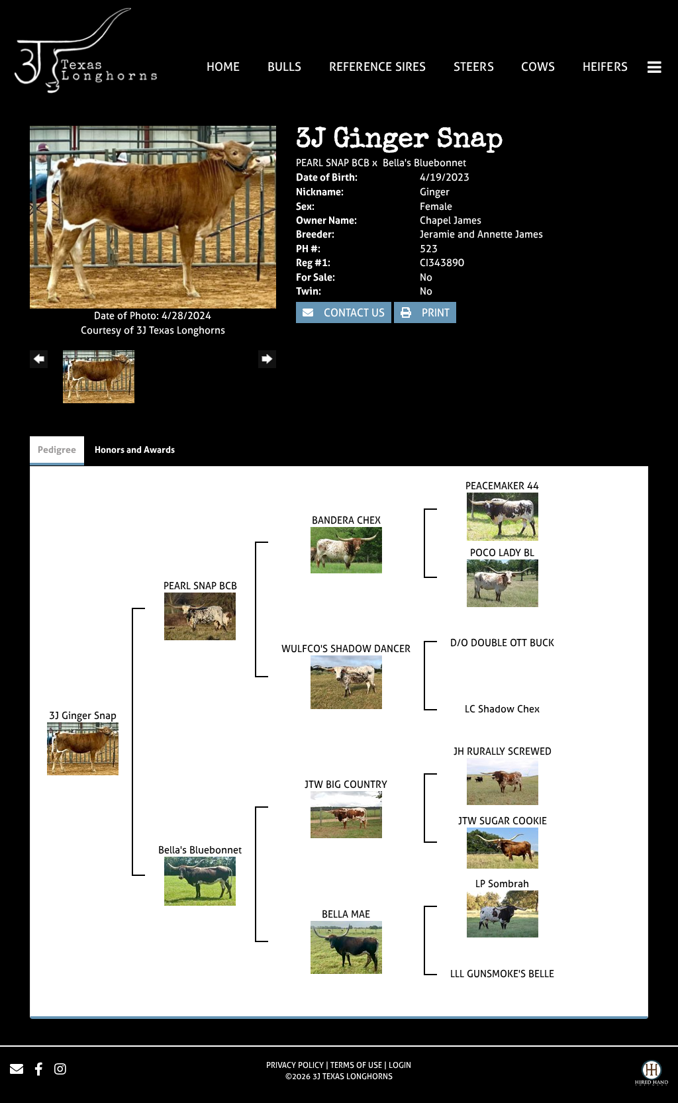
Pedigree (57, 449)
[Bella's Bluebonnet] (200, 880)
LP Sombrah (502, 883)
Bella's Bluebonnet (424, 162)
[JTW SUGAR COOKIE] (502, 847)
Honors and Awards (135, 449)
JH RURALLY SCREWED (503, 751)
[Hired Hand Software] (651, 1074)
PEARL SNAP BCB (332, 162)
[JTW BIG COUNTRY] (346, 814)
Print (434, 312)
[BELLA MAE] (346, 946)
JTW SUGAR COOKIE (502, 821)
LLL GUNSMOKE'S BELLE (502, 974)
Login (400, 1065)
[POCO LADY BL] (502, 582)
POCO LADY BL (502, 552)
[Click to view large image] (153, 216)
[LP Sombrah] (502, 913)
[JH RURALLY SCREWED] (502, 781)
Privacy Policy (295, 1065)
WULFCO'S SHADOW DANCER (346, 648)
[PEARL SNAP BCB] (200, 615)
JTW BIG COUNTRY (346, 784)
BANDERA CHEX (346, 520)
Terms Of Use (356, 1065)
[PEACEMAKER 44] (502, 516)
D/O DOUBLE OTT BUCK (502, 642)
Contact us (353, 312)
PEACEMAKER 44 (502, 486)
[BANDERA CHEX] (346, 549)
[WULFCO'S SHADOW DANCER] (346, 682)
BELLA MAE (346, 914)
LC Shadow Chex (502, 709)
